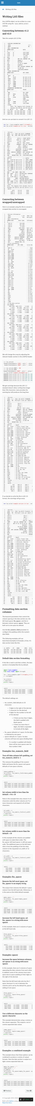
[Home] (3, 9)
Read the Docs (7, 1103)
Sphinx (11, 1101)
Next (28, 1090)
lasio (18, 3)
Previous (8, 1090)
